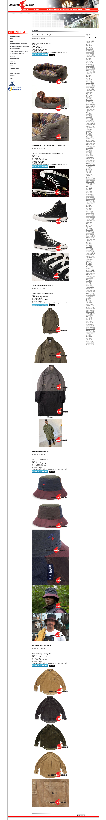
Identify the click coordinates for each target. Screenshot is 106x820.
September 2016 (90, 183)
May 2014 (89, 227)
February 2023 (90, 64)
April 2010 (89, 302)
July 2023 (88, 58)
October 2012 (90, 256)
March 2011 (89, 285)
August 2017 (89, 166)
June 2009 (89, 318)
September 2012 (90, 257)
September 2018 (90, 146)
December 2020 (90, 104)
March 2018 (89, 155)
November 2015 (90, 199)
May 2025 (89, 34)
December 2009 (90, 309)
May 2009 (89, 319)
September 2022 (90, 72)
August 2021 (89, 92)
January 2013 (90, 251)
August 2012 (89, 259)
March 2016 (89, 192)
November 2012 (90, 254)
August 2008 (89, 333)
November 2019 (90, 124)
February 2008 (90, 343)
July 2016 (88, 186)
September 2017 (90, 165)
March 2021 (89, 100)
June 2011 (89, 281)
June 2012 (89, 262)
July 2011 (88, 279)
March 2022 (89, 81)
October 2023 (90, 55)
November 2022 (90, 69)
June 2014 (89, 225)
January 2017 (90, 177)
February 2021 (90, 101)
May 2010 (89, 301)
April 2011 (89, 284)
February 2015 (90, 213)
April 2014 (89, 228)
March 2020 (89, 118)
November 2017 (90, 162)
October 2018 (90, 145)
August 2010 (89, 296)
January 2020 (90, 121)
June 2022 (89, 76)
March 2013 (89, 248)
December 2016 (90, 179)
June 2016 (89, 188)
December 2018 (90, 141)
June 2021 (89, 95)
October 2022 (90, 70)
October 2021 (90, 89)
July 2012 (88, 261)
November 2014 (90, 217)
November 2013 (90, 236)
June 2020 (89, 114)
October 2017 (90, 163)
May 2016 (89, 189)
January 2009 (90, 326)
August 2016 (89, 185)
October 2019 (90, 126)
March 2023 (89, 63)
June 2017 (89, 169)
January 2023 (90, 66)
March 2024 (89, 49)
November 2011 (90, 273)
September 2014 (90, 220)
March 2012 (89, 267)
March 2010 (89, 304)
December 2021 (90, 86)
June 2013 (89, 244)
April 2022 (89, 80)
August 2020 (89, 110)
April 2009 (89, 321)
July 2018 (88, 149)
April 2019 (89, 135)
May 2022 (89, 78)
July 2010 (88, 298)
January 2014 (90, 233)
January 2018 (90, 158)
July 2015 (88, 205)
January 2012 (90, 270)
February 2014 (90, 231)
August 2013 (89, 240)
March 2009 (89, 322)
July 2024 (88, 44)
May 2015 (89, 208)
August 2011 (89, 278)
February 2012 (90, 268)
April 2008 (89, 339)
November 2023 (90, 53)
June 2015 (89, 206)
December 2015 (90, 197)
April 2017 (89, 172)
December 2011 (90, 271)
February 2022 (90, 83)
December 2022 (90, 67)
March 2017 (89, 174)
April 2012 (89, 265)
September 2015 (90, 202)
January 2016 (90, 196)
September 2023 (90, 56)
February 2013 (90, 250)
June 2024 (89, 46)
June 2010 (89, 299)
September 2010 (90, 295)
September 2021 (90, 90)
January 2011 (90, 288)
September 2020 (90, 109)
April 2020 (89, 117)
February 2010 (90, 305)
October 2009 (90, 312)
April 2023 (89, 61)
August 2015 (89, 203)
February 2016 (90, 194)
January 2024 (90, 52)
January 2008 (90, 344)
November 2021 (90, 87)
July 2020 (88, 112)
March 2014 (89, 230)
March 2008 (89, 341)
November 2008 (90, 329)
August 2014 (89, 222)
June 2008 (89, 336)
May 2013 (89, 245)
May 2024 (89, 47)
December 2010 (90, 290)
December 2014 (90, 216)
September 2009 (90, 313)
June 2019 (89, 132)
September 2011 (90, 276)
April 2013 (89, 247)
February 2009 (90, 324)
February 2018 (90, 157)
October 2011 (90, 274)
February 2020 (90, 120)
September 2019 (90, 128)
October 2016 (90, 182)
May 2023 (89, 59)
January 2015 (90, 214)
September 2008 (90, 332)
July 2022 (88, 75)
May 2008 (89, 338)
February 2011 (90, 287)
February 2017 (90, 175)
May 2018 (89, 152)
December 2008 (90, 327)
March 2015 (89, 211)
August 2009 (89, 315)
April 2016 (89, 191)
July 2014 (88, 223)
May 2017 (89, 171)
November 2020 (90, 106)
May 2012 (89, 264)
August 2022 (89, 73)
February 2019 (90, 138)
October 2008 (90, 330)
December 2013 (90, 234)
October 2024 (90, 41)
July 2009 (88, 316)
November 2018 (90, 143)
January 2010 (90, 307)
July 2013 (88, 242)
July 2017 (88, 168)
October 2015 (90, 200)
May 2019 (89, 134)
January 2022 (90, 84)
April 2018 (89, 154)
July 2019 (88, 131)
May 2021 (89, 97)
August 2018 (89, 148)
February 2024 (90, 50)
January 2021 (90, 103)
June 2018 (89, 151)
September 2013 (90, 239)
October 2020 (90, 107)
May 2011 (88, 282)
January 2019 (90, 140)
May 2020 (89, 115)
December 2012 (90, 253)
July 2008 (88, 335)
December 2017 (90, 160)
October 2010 (90, 293)
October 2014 (90, 219)
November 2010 (90, 292)
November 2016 (90, 180)
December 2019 (90, 123)
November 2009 (90, 310)
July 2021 (88, 93)
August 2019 (89, 129)
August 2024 (89, 42)
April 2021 (89, 98)
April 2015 (89, 210)
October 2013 (90, 237)
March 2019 (89, 137)
